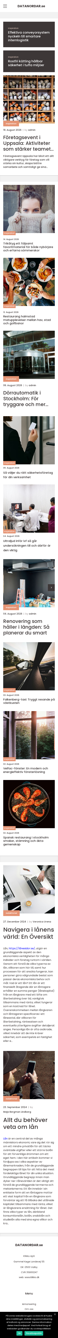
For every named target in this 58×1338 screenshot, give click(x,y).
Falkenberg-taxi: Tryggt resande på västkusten (29, 701)
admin (31, 130)
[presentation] (51, 587)
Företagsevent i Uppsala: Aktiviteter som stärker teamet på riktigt (27, 143)
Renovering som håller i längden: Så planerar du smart (26, 627)
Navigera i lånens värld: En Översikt (28, 933)
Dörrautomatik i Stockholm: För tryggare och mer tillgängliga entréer (26, 398)
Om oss (29, 1309)
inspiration (13, 28)
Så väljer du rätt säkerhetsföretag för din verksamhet (28, 475)
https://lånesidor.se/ (22, 948)
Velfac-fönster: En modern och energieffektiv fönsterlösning (25, 770)
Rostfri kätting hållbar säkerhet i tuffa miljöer (26, 63)
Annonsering (29, 1304)
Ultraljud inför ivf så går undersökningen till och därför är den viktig (27, 545)
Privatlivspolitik (34, 1333)
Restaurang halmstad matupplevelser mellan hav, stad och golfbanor (27, 320)
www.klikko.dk (32, 1277)
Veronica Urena (42, 922)
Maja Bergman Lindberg (17, 1112)
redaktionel (11, 913)
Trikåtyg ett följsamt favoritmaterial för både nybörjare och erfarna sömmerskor (28, 247)
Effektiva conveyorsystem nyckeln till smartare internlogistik (29, 36)
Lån (5, 1138)
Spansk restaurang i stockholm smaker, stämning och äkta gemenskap (26, 841)
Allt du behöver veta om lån (25, 1123)
